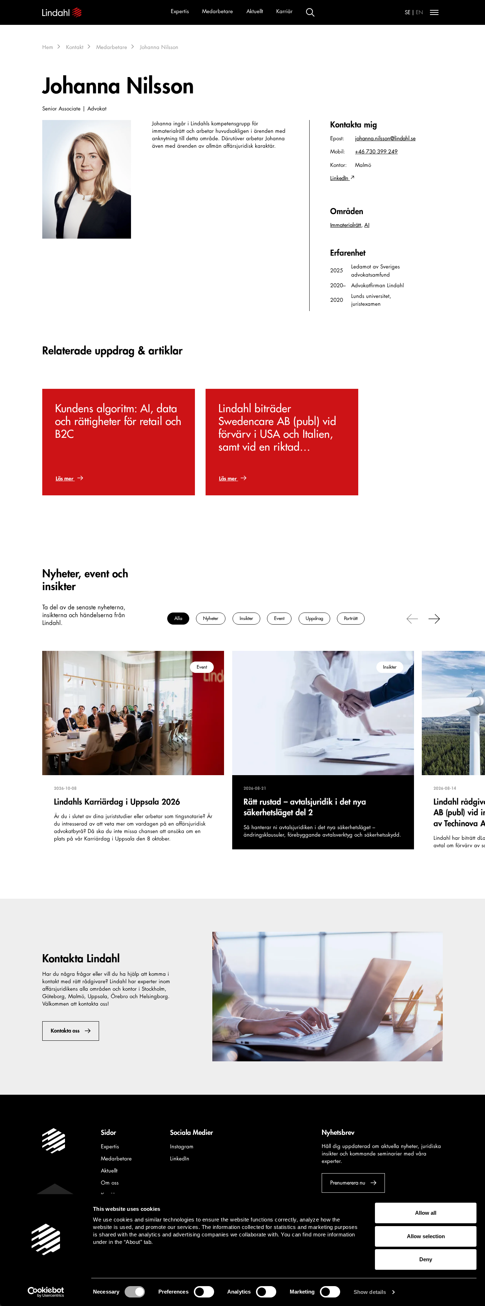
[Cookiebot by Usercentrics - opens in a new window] (46, 1292)
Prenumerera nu (347, 1183)
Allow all (425, 1213)
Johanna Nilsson (159, 47)
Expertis (180, 11)
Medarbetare (217, 11)
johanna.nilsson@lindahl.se (385, 138)
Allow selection (426, 1236)
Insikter (246, 618)
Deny (425, 1259)
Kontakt (74, 47)
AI (366, 225)
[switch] (204, 1291)
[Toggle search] (310, 12)
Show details (370, 1292)
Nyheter (210, 618)
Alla (178, 618)
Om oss (110, 1183)
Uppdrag (314, 618)
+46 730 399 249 (376, 151)
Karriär (284, 11)
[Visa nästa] (434, 618)
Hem (47, 47)
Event (279, 618)
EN (419, 12)
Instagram (182, 1146)
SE (407, 12)
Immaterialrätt (345, 225)
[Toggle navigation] (434, 12)
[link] (118, 442)
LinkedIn (340, 178)
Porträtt (351, 618)
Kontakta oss (64, 1031)
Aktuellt (254, 11)
